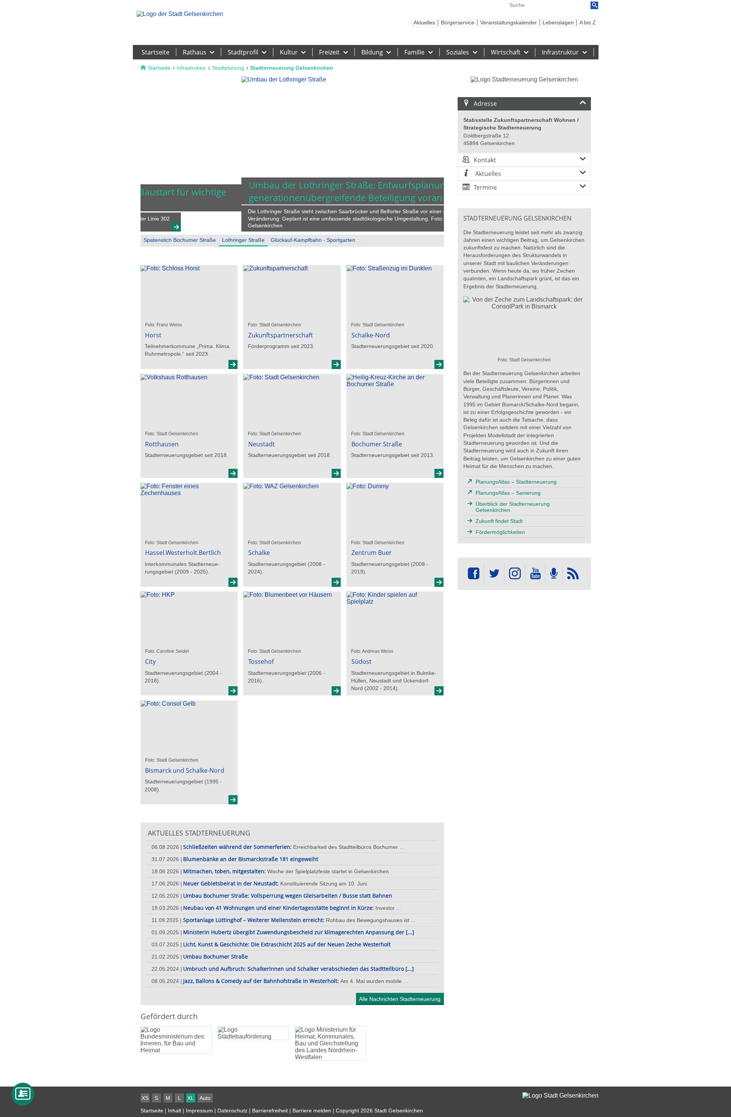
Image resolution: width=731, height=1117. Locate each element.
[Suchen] (594, 5)
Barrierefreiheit (270, 1110)
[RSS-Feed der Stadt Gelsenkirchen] (573, 573)
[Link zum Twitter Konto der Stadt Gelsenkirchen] (494, 573)
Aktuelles (487, 173)
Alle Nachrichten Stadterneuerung (400, 999)
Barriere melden (311, 1110)
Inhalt (174, 1110)
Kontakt (485, 160)
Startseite (151, 1110)
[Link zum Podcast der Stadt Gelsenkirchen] (554, 573)
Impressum (199, 1110)
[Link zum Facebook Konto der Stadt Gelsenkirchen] (473, 573)
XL (190, 1098)
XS (145, 1098)
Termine (485, 187)
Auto (205, 1098)
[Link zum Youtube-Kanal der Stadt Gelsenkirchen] (535, 573)
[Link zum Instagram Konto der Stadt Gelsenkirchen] (514, 573)
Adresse (485, 103)
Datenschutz (232, 1110)
